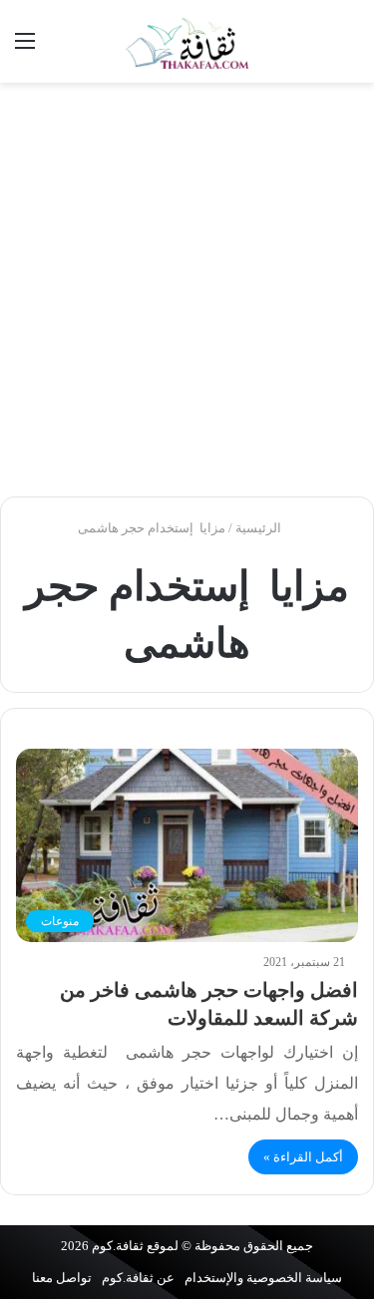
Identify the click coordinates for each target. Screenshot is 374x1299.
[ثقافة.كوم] (187, 41)
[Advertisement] (187, 290)
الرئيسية (259, 527)
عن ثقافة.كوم (138, 1277)
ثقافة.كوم (118, 1245)
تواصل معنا (62, 1277)
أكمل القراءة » (303, 1156)
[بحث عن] (349, 48)
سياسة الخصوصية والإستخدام (263, 1277)
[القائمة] (25, 48)
